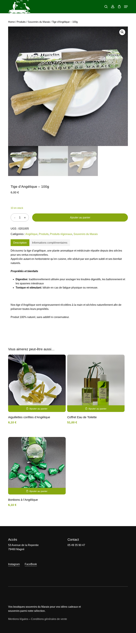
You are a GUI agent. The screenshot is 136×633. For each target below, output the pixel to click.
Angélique (31, 234)
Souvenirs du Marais (39, 22)
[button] (126, 6)
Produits (21, 22)
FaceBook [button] (31, 564)
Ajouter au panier (80, 217)
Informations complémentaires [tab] (49, 242)
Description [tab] (20, 242)
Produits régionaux (61, 234)
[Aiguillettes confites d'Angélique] (37, 383)
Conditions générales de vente (49, 619)
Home (11, 22)
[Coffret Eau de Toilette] (96, 383)
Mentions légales (18, 619)
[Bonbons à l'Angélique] (37, 465)
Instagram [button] (14, 564)
